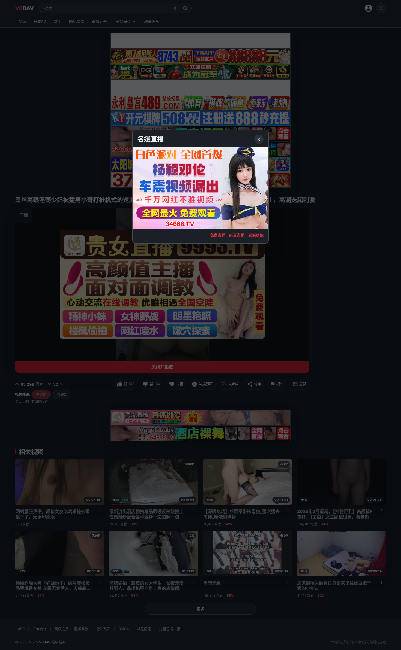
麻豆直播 (236, 235)
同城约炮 (256, 235)
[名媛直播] (200, 325)
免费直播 (217, 235)
